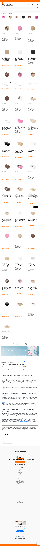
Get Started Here (20, 531)
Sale (20, 476)
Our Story (20, 495)
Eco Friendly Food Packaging (20, 484)
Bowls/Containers (20, 472)
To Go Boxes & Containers (20, 481)
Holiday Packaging (20, 490)
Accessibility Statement (20, 502)
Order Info (20, 512)
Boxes (20, 470)
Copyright (20, 501)
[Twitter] (20, 464)
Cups (20, 471)
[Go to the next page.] (26, 344)
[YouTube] (22, 464)
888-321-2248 (20, 0)
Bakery (20, 473)
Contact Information (20, 499)
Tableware (20, 474)
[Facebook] (15, 464)
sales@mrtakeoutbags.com (20, 509)
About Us (20, 494)
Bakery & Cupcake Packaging (20, 482)
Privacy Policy (20, 513)
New (20, 475)
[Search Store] (38, 8)
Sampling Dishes (20, 491)
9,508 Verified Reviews (8, 438)
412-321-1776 (20, 508)
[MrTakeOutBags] (7, 4)
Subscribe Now (20, 461)
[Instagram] (17, 464)
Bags (20, 469)
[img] (7, 436)
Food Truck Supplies (20, 480)
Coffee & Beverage (20, 483)
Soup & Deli (20, 485)
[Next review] (39, 437)
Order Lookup (20, 519)
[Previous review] (1, 437)
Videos (20, 518)
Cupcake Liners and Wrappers (20, 361)
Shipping (20, 517)
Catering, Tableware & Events (20, 486)
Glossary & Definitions (20, 500)
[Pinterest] (24, 464)
